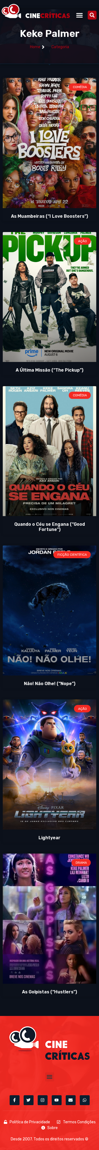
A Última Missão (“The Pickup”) (49, 370)
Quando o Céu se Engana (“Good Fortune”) (49, 527)
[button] (79, 15)
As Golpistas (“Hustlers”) (49, 991)
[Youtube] (57, 1100)
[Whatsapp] (85, 1100)
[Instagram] (43, 1100)
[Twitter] (29, 1100)
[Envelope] (71, 1100)
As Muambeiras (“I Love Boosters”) (49, 216)
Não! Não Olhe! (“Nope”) (49, 683)
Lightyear (49, 837)
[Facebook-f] (15, 1100)
